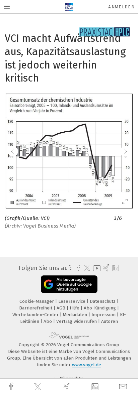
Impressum (104, 314)
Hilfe (75, 308)
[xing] (67, 387)
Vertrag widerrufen (77, 321)
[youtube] (96, 268)
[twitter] (38, 387)
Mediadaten (75, 314)
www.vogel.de (86, 365)
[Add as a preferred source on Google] (69, 284)
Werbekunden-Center (36, 314)
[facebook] (12, 387)
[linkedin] (96, 387)
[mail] (124, 387)
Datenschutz (103, 301)
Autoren (109, 321)
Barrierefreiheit (36, 308)
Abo (48, 321)
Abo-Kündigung (100, 308)
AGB (62, 308)
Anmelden (121, 7)
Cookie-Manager (37, 301)
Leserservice (72, 301)
